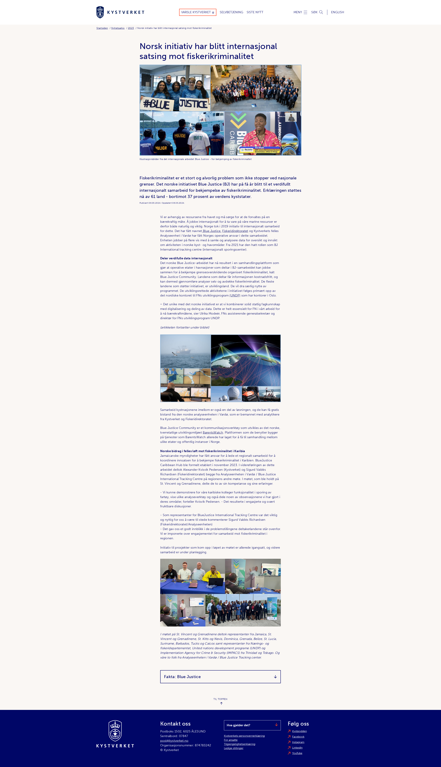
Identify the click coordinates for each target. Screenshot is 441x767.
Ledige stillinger (233, 748)
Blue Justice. (211, 231)
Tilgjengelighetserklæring (239, 744)
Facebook (298, 736)
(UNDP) (234, 295)
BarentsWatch (213, 432)
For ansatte (231, 740)
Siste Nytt (255, 12)
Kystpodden (299, 731)
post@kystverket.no (174, 741)
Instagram (298, 742)
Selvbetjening (231, 12)
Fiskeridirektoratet (235, 231)
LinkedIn (297, 747)
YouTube (297, 753)
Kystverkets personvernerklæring (244, 735)
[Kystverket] (120, 12)
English (337, 12)
